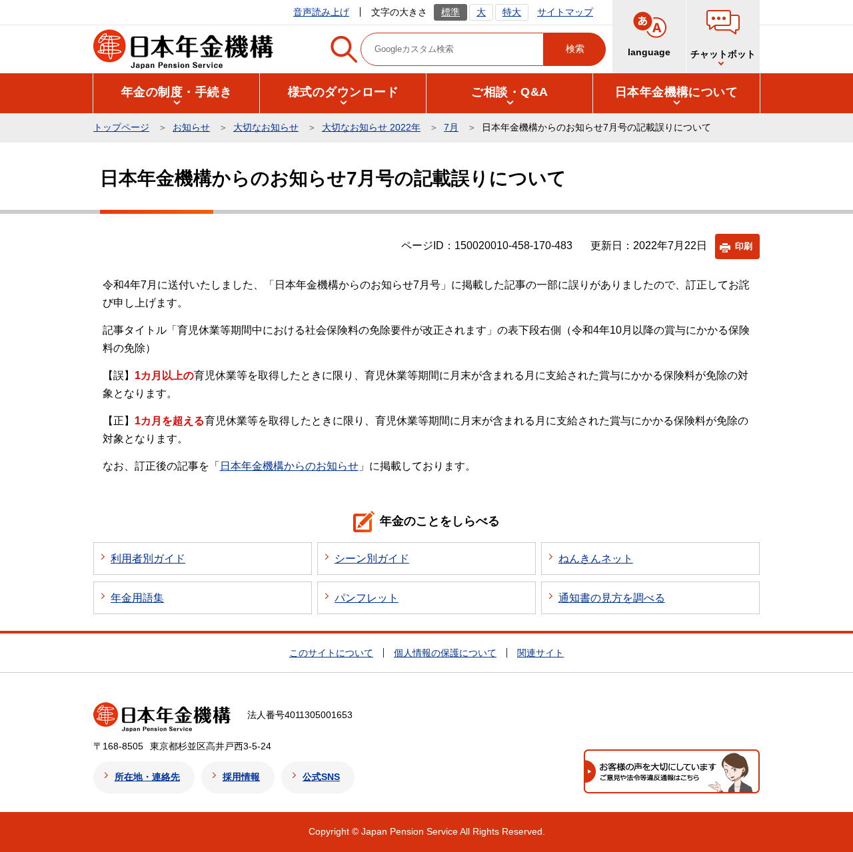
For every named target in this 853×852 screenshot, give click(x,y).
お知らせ (191, 127)
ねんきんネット (595, 558)
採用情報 (241, 776)
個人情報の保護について (445, 652)
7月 (451, 127)
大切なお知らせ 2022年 (371, 127)
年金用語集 (137, 598)
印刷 (743, 246)
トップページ (121, 127)
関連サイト (540, 652)
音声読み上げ (321, 12)
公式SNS (321, 776)
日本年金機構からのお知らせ (289, 466)
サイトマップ (565, 12)
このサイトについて (331, 652)
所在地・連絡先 (147, 776)
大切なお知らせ (266, 127)
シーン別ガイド (372, 558)
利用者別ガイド (148, 558)
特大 (511, 12)
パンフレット (367, 598)
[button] (723, 36)
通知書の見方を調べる (611, 598)
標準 (450, 12)
